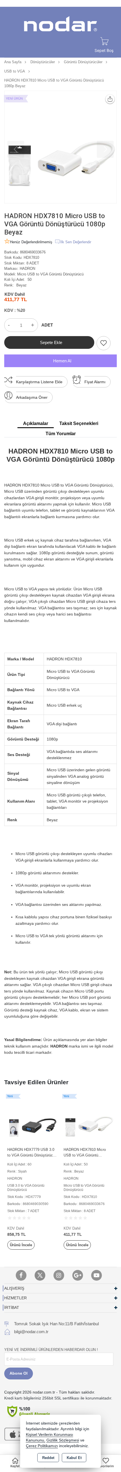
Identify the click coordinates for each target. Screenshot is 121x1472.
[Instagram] (58, 1275)
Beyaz (21, 285)
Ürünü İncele (21, 1245)
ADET (47, 325)
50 (30, 279)
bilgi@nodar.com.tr (31, 1331)
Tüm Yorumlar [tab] (61, 433)
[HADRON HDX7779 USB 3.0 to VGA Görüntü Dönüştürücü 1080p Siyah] (32, 1118)
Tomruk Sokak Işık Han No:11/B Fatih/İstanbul (56, 1323)
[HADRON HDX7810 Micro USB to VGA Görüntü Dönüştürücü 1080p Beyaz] (60, 147)
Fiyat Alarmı (95, 382)
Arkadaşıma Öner (32, 397)
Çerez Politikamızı (42, 1446)
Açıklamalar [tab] (35, 423)
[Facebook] (21, 1275)
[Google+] (77, 1275)
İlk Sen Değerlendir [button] (75, 242)
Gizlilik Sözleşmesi (62, 1440)
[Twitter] (40, 1275)
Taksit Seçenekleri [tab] (78, 423)
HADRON (27, 268)
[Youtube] (96, 1275)
